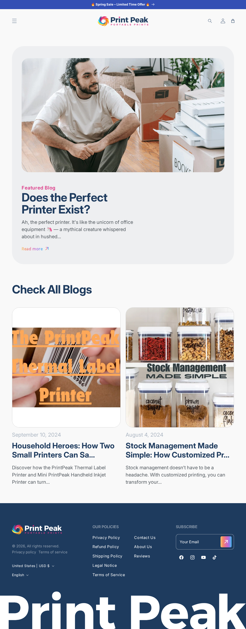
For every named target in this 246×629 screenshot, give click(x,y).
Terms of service (53, 552)
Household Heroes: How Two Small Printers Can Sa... (63, 450)
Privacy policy (24, 552)
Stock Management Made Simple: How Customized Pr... (177, 450)
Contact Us (144, 537)
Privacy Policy (106, 537)
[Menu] (14, 21)
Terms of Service (108, 574)
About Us (143, 546)
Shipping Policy (107, 556)
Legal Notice (104, 565)
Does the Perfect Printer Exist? (64, 203)
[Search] (210, 21)
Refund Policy (105, 546)
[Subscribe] (226, 541)
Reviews (142, 556)
